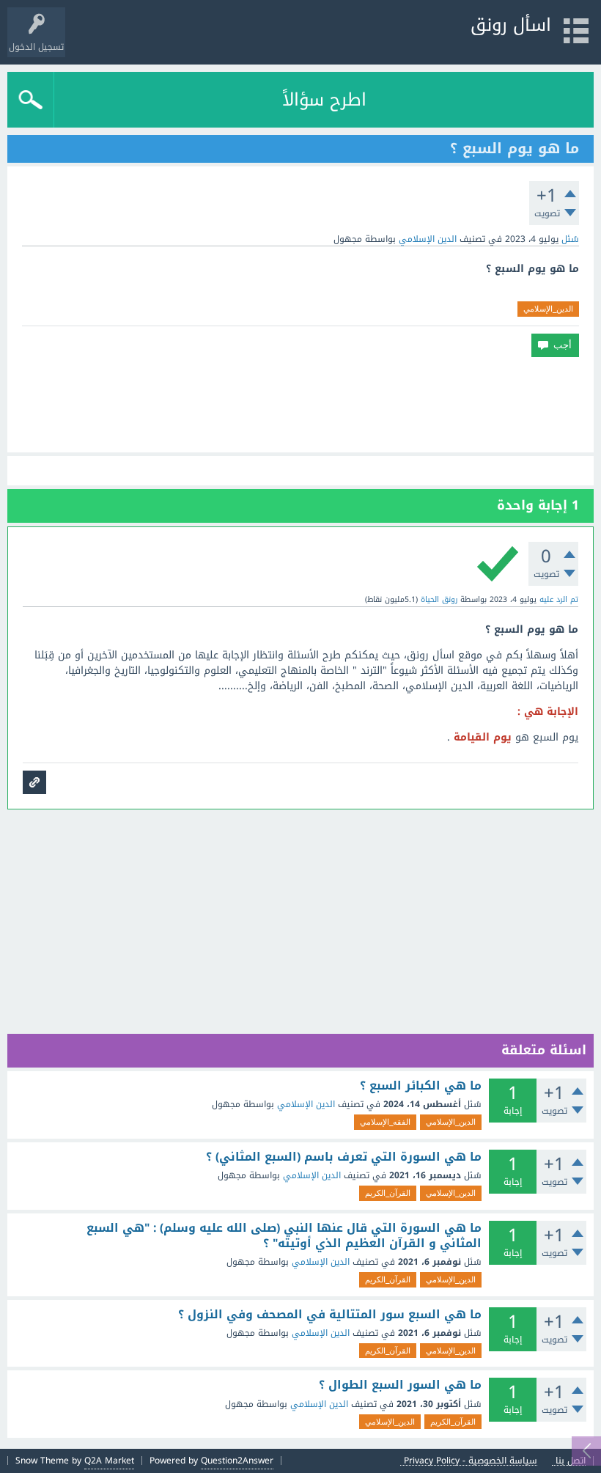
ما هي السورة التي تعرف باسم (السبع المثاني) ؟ (344, 1157)
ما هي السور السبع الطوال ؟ (400, 1385)
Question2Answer (237, 1460)
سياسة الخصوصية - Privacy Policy (470, 1461)
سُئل (570, 239)
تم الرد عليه (558, 599)
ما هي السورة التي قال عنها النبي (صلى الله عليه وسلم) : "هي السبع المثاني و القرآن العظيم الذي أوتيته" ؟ (284, 1236)
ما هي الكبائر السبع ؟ (421, 1086)
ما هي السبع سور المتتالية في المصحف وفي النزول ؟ (330, 1315)
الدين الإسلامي (428, 239)
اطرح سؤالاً (324, 100)
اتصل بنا (571, 1461)
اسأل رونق (511, 25)
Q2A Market (109, 1460)
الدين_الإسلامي (548, 308)
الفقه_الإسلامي (385, 1121)
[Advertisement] (300, 405)
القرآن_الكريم (387, 1193)
